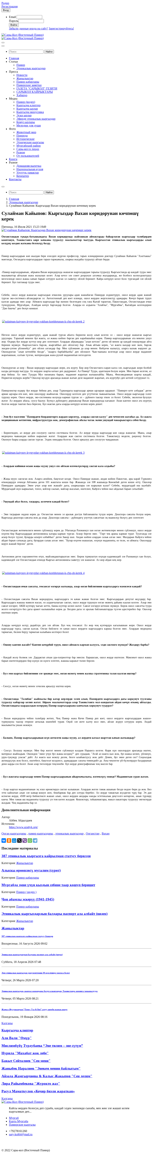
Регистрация (9, 6)
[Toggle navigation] (2, 42)
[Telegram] (35, 840)
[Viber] (24, 840)
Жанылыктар (24, 863)
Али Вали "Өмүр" (16, 1038)
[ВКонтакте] (3, 840)
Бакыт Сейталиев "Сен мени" (26, 1061)
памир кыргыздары (40, 833)
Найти (49, 51)
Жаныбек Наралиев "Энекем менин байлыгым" (41, 1068)
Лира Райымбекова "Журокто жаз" (30, 1083)
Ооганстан (92, 833)
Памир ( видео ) (26, 892)
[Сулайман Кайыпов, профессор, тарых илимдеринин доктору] (43, 321)
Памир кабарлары (27, 877)
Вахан (106, 833)
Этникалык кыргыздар (23, 202)
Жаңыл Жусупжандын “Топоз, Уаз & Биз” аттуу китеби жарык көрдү (34, 1009)
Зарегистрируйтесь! (61, 28)
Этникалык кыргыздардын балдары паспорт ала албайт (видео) (54, 914)
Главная (14, 199)
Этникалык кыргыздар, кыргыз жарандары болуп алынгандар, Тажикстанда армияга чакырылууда (49, 991)
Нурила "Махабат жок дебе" (25, 1053)
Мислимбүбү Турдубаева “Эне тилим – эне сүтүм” (42, 1046)
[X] (19, 840)
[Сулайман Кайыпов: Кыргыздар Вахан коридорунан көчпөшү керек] (46, 230)
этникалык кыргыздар (69, 833)
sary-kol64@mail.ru (20, 1134)
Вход (6, 10)
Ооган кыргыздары (13, 833)
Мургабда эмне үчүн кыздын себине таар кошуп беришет (48, 885)
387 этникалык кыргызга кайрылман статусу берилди (46, 856)
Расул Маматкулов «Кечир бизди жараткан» (38, 1091)
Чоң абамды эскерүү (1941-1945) (27, 899)
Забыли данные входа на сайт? (28, 28)
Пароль (13, 20)
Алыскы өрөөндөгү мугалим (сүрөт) (31, 870)
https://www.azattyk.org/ (23, 827)
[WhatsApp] (30, 840)
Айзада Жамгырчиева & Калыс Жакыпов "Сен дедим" (46, 1076)
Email (12, 16)
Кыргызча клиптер (17, 1030)
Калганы (7, 1023)
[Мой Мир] (14, 840)
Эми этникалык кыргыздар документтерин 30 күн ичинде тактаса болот (35, 973)
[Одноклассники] (9, 840)
